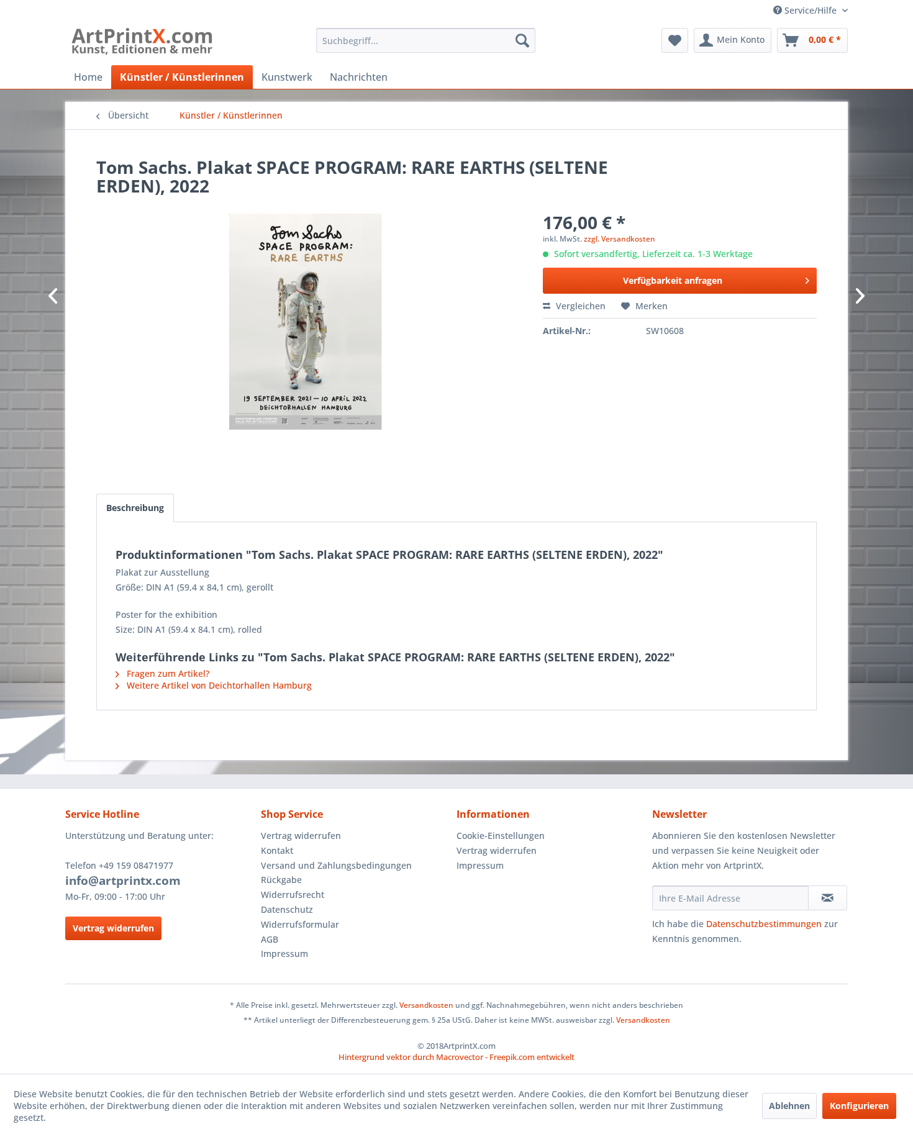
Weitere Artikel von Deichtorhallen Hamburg (218, 685)
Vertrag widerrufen (113, 928)
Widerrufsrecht (292, 894)
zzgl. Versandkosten (619, 238)
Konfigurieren (859, 1106)
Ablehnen (789, 1106)
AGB (269, 939)
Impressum (284, 953)
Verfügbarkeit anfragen (672, 280)
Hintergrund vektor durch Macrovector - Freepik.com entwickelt (456, 1056)
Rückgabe (281, 880)
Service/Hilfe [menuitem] (810, 10)
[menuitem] (425, 40)
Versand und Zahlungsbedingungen (336, 865)
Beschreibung (135, 508)
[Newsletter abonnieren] (827, 898)
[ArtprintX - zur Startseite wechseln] (141, 43)
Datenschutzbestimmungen (764, 924)
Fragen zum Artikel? (166, 673)
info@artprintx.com (123, 880)
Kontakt (277, 850)
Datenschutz (287, 909)
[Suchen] (522, 40)
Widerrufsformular (300, 924)
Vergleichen (579, 306)
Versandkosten (426, 1005)
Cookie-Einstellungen (501, 835)
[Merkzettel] (674, 40)
